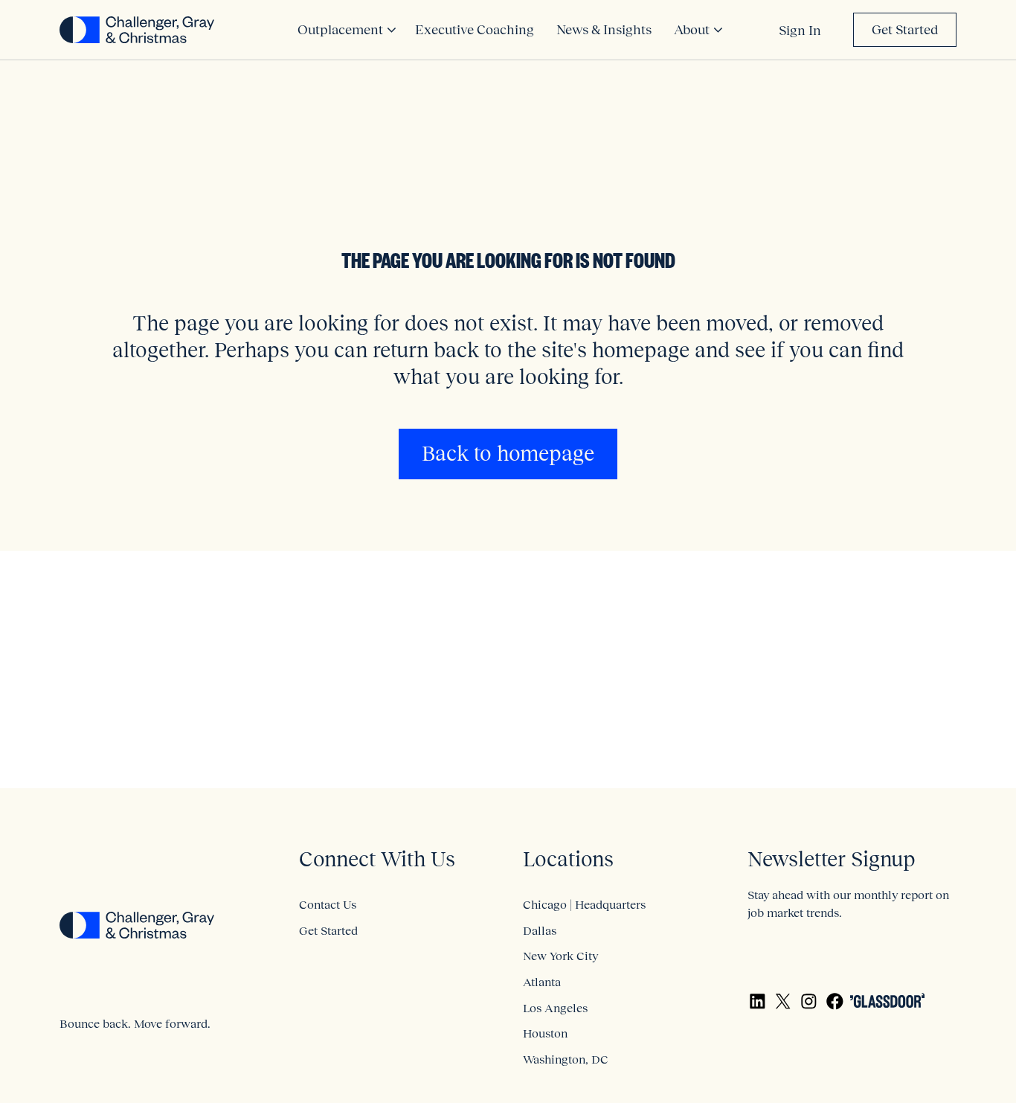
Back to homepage (508, 453)
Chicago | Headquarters (584, 904)
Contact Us (327, 904)
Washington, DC (565, 1059)
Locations (568, 859)
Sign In (800, 30)
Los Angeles (555, 1007)
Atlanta (542, 981)
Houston (545, 1033)
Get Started (905, 29)
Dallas (539, 930)
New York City (560, 955)
